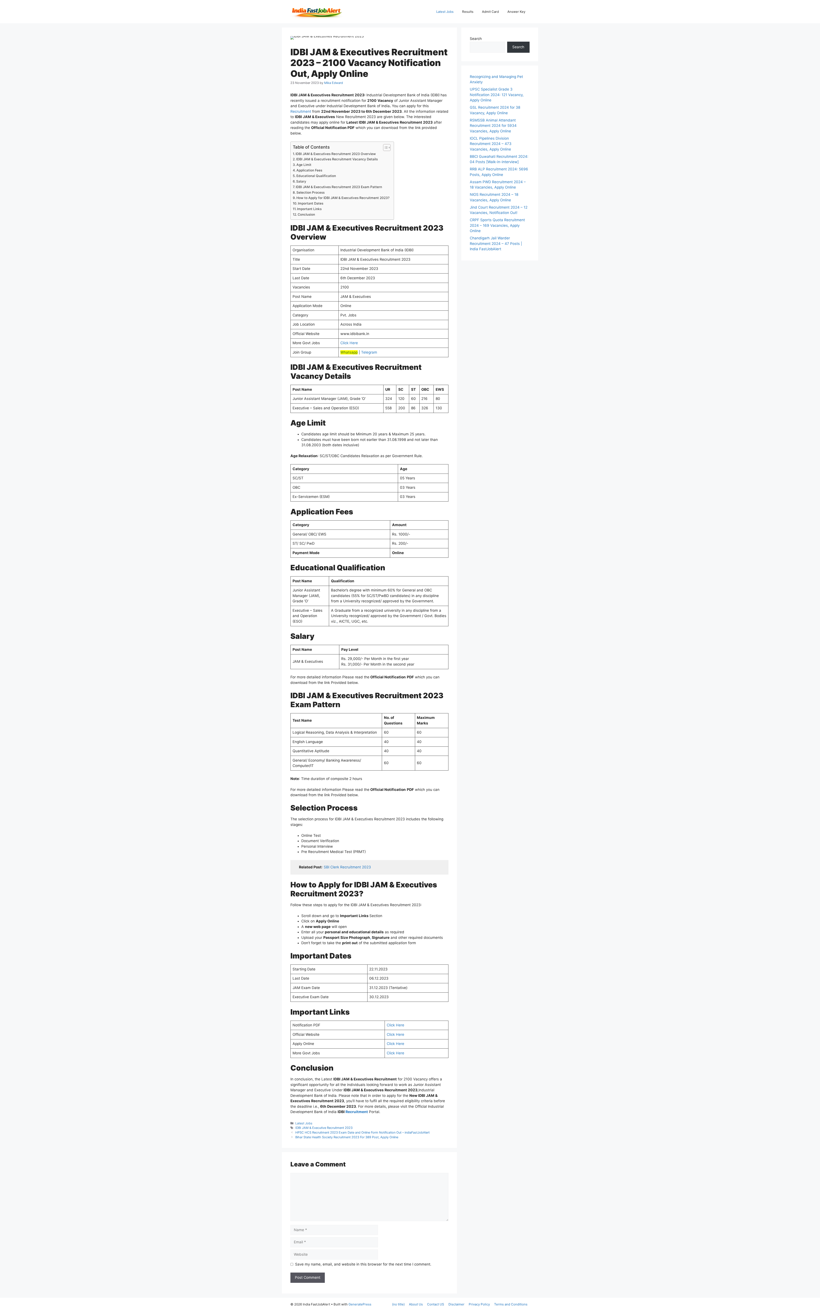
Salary (301, 181)
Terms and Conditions (510, 1304)
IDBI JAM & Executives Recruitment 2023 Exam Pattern (339, 187)
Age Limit (303, 165)
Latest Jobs (445, 12)
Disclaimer (456, 1304)
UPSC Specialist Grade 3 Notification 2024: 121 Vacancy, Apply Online (497, 94)
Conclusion (306, 214)
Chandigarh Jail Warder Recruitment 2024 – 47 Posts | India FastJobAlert (496, 243)
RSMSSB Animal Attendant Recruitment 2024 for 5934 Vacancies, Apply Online (493, 125)
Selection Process (310, 192)
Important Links (309, 209)
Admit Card (490, 12)
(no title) (398, 1304)
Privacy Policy (479, 1304)
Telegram (369, 352)
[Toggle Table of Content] (385, 147)
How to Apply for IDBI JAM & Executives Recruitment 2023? (343, 198)
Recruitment (300, 111)
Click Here (349, 343)
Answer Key (516, 12)
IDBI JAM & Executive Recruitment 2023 (324, 1128)
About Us (416, 1304)
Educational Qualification (316, 176)
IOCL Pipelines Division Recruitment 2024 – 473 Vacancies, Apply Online (490, 143)
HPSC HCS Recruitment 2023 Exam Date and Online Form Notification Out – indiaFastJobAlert (362, 1132)
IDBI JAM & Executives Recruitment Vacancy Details (337, 159)
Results (467, 12)
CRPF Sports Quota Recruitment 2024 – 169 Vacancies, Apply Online (497, 225)
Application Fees (309, 170)
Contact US (435, 1304)
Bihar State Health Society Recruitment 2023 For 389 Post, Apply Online (346, 1137)
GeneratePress (359, 1304)
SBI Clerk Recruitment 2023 (347, 867)
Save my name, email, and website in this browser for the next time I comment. (363, 1264)
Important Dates (310, 203)
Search (476, 39)
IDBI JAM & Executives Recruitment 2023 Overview (336, 154)
